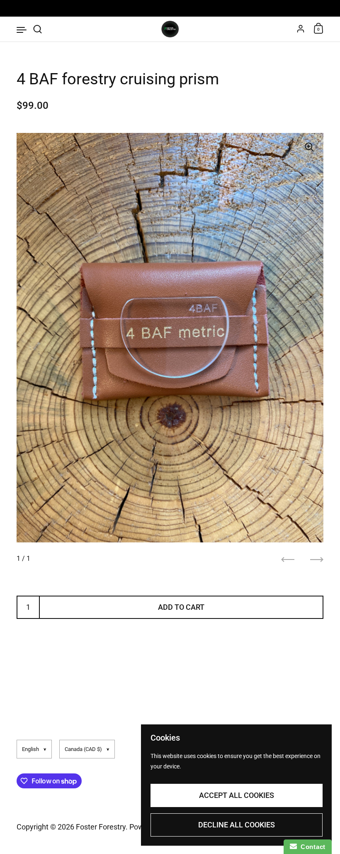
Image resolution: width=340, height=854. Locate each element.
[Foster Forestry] (170, 29)
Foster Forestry (101, 826)
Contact (311, 846)
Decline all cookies (236, 824)
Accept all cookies (236, 795)
